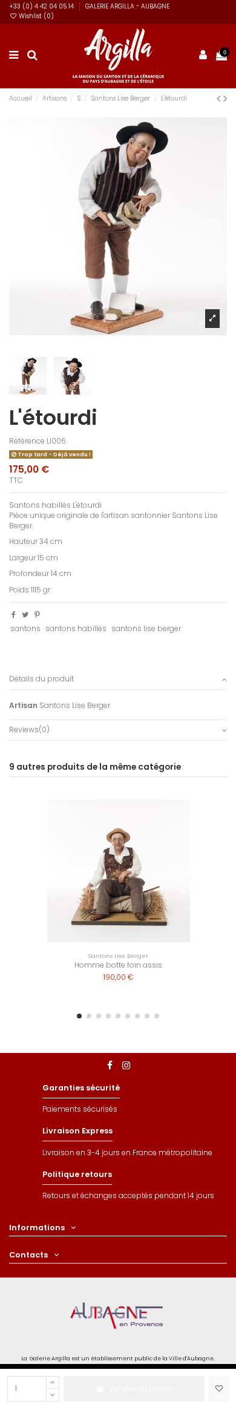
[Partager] (13, 614)
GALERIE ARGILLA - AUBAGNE (127, 6)
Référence (27, 441)
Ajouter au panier (141, 1388)
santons (25, 628)
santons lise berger (146, 628)
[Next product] (225, 98)
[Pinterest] (37, 614)
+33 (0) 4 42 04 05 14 (42, 6)
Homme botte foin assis (118, 965)
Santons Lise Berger (74, 705)
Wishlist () (35, 16)
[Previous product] (220, 98)
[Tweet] (25, 614)
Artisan (23, 705)
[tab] (118, 680)
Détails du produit (41, 679)
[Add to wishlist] (219, 1389)
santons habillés (76, 628)
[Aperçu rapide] (203, 835)
